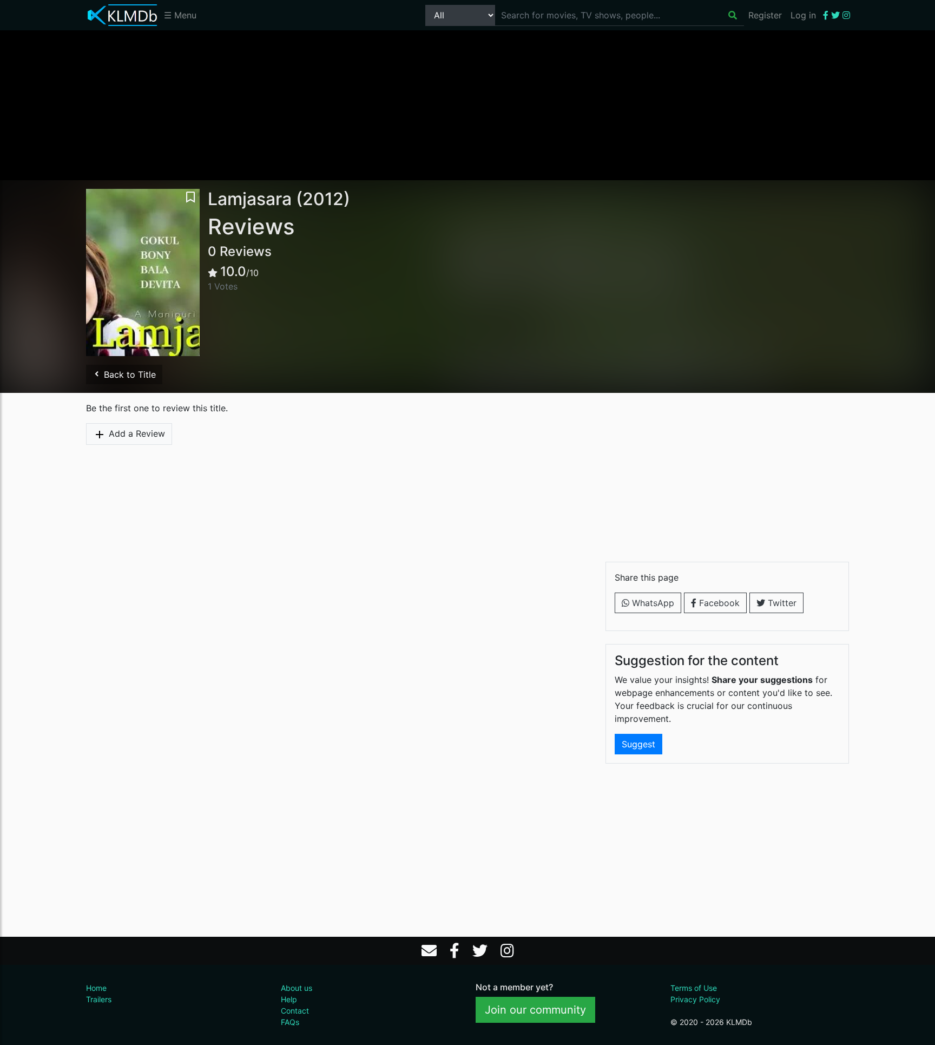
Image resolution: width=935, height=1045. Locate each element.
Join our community (535, 1009)
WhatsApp (651, 602)
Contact (295, 1010)
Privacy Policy (695, 999)
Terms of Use (693, 988)
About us (296, 988)
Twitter (780, 602)
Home (96, 988)
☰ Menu (180, 15)
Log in (803, 15)
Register (765, 15)
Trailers (98, 999)
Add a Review (135, 433)
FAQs (290, 1022)
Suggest (638, 744)
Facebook (718, 602)
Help (289, 999)
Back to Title (128, 374)
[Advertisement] (467, 104)
